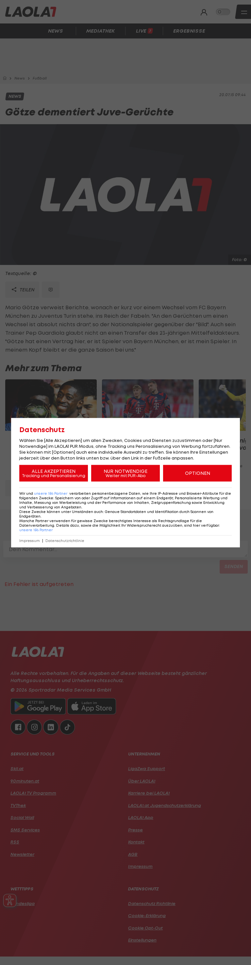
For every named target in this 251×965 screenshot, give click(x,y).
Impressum (29, 540)
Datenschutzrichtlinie (64, 540)
